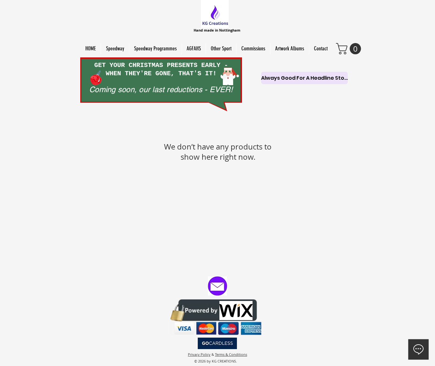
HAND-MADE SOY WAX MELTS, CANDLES (307, 3)
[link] (350, 48)
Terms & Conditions (231, 354)
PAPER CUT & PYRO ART (348, 9)
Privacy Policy (199, 354)
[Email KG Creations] (217, 286)
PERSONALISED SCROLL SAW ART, (275, 9)
